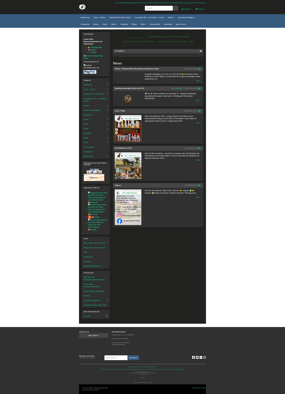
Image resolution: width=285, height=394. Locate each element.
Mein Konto (195, 3)
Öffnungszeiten (185, 3)
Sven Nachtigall (177, 88)
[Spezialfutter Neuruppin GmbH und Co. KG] (128, 98)
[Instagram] (204, 357)
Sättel (143, 24)
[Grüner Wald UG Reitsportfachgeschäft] (99, 7)
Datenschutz (88, 257)
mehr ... (198, 81)
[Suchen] (175, 8)
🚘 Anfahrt (92, 50)
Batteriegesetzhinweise (92, 266)
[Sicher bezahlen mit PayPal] (94, 171)
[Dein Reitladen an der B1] (128, 165)
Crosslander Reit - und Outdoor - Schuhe (149, 17)
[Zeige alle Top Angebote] (200, 51)
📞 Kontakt (92, 52)
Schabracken (85, 24)
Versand (150, 382)
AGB (85, 252)
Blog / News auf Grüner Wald (94, 243)
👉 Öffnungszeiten (95, 47)
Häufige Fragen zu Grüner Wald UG (123, 335)
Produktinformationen (92, 300)
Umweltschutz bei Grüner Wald (95, 305)
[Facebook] (193, 357)
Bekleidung (85, 17)
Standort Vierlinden (160, 3)
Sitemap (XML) (142, 377)
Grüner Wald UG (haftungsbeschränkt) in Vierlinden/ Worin (133, 3)
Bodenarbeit (168, 24)
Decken (170, 17)
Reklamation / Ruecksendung (94, 248)
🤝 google (95, 217)
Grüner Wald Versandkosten (94, 291)
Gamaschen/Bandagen (186, 17)
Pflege (134, 24)
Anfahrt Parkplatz (173, 3)
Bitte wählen (93, 335)
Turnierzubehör (154, 24)
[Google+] (201, 357)
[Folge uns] (128, 207)
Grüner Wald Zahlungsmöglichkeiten (92, 285)
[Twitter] (197, 357)
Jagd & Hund (180, 24)
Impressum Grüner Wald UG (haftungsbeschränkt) (121, 344)
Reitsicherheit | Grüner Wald (119, 17)
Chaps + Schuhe (99, 17)
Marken (203, 3)
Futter (104, 24)
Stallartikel (124, 24)
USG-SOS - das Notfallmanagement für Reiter (94, 278)
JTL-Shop (203, 388)
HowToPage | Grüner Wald (120, 339)
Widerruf (87, 296)
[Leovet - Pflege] (128, 128)
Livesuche (87, 261)
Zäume (95, 24)
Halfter (113, 24)
